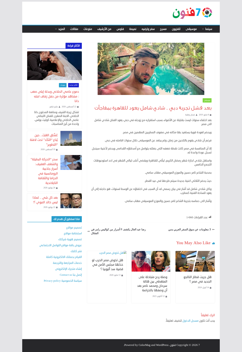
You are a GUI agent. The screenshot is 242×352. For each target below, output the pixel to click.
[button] (203, 29)
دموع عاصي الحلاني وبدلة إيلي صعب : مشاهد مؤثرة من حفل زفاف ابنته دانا (54, 96)
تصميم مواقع (74, 228)
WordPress (162, 345)
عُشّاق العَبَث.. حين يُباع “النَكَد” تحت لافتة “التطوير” (44, 140)
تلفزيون (176, 29)
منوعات (87, 29)
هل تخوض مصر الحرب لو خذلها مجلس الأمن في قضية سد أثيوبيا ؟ (107, 264)
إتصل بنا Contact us (71, 275)
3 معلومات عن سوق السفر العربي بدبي (189, 229)
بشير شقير (54, 107)
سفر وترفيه (148, 29)
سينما (208, 29)
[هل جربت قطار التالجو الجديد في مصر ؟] (195, 253)
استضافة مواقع (73, 233)
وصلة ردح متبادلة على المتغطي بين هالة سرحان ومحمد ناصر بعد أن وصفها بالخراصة (152, 283)
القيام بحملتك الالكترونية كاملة (64, 257)
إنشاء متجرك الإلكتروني (68, 269)
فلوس (120, 29)
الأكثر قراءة (73, 85)
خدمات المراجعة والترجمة (67, 263)
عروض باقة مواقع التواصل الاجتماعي (60, 245)
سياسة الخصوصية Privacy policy (63, 281)
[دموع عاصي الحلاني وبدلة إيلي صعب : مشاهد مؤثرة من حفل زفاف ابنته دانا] (54, 65)
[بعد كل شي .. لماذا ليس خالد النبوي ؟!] (71, 202)
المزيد (61, 29)
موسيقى (191, 29)
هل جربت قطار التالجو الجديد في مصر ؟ (198, 279)
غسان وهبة (190, 115)
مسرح (163, 29)
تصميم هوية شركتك (70, 239)
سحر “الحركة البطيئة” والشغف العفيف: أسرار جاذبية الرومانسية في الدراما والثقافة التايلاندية (44, 171)
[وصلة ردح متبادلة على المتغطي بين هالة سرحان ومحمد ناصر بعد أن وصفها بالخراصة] (151, 253)
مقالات (74, 29)
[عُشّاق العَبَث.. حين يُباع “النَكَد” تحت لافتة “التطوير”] (71, 142)
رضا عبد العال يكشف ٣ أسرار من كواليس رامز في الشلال (118, 231)
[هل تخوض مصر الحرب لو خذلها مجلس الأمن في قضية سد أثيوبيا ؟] (112, 253)
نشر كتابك (76, 251)
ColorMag (144, 345)
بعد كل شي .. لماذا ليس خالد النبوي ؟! (45, 200)
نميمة (132, 29)
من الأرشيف (104, 29)
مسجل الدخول (190, 321)
